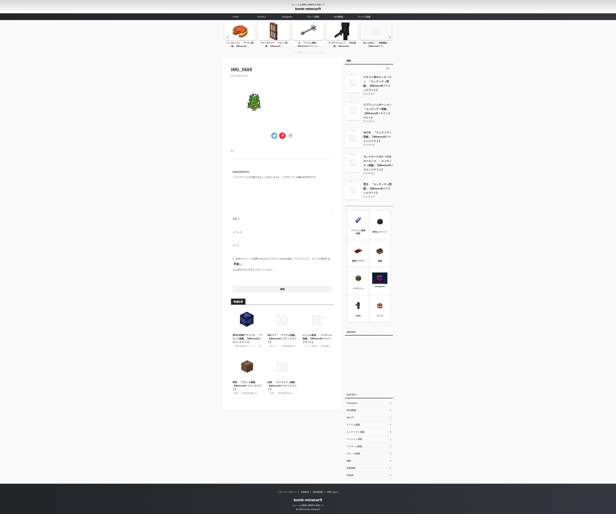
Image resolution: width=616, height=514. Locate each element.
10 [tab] (323, 52)
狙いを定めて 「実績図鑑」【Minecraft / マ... (376, 44)
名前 (236, 218)
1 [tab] (294, 52)
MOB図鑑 (338, 16)
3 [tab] (300, 52)
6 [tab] (310, 52)
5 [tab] (307, 52)
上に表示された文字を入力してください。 (254, 269)
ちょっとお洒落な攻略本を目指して (308, 505)
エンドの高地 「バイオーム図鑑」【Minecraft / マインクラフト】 (317, 338)
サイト (236, 245)
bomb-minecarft (308, 9)
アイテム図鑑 (364, 16)
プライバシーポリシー (287, 492)
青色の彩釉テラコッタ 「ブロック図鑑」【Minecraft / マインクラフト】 (247, 338)
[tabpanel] (240, 35)
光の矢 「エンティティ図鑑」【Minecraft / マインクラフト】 (377, 137)
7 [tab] (313, 52)
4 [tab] (304, 52)
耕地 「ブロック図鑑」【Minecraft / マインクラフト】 (247, 385)
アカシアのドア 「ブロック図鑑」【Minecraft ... (274, 44)
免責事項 (305, 492)
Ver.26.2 (261, 16)
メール (237, 232)
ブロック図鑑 (313, 16)
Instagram (287, 16)
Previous (227, 37)
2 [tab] (297, 52)
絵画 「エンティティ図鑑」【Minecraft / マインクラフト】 (282, 385)
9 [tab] (320, 52)
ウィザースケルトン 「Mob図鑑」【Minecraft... (342, 44)
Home (236, 16)
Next (389, 37)
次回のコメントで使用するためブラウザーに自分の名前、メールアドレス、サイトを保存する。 (283, 258)
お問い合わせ (332, 492)
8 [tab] (316, 52)
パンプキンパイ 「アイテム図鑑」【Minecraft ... (240, 44)
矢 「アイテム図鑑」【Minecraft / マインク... (308, 44)
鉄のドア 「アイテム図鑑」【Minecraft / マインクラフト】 (282, 338)
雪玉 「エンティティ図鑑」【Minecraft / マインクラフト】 (377, 188)
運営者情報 (318, 492)
